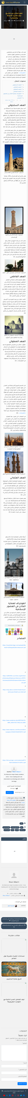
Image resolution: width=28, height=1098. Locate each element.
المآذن (17, 830)
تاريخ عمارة (22, 830)
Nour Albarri (16, 772)
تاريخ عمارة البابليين (14, 979)
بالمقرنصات (22, 73)
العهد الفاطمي (17, 87)
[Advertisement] (14, 39)
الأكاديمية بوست (15, 827)
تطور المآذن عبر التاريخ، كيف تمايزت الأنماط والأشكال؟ (14, 16)
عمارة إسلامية (6, 827)
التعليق (24, 1043)
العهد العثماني (17, 91)
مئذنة (12, 830)
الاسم (25, 1063)
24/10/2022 (19, 21)
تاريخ (22, 827)
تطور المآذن (6, 830)
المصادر (19, 98)
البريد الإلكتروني (22, 1069)
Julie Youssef (11, 906)
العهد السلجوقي (17, 85)
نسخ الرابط (9, 792)
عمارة (21, 823)
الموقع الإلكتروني (22, 1076)
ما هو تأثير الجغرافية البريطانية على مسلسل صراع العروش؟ (14, 919)
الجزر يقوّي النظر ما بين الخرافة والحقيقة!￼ (13, 926)
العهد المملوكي (17, 89)
